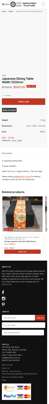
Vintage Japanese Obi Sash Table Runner (20, 241)
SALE (14, 140)
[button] (43, 4)
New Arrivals (7, 365)
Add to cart (23, 101)
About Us (6, 368)
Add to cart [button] (22, 252)
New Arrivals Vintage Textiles (16, 237)
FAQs (4, 380)
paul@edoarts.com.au (22, 176)
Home (4, 11)
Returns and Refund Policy (13, 377)
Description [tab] (7, 153)
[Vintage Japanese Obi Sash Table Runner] (22, 214)
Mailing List (6, 284)
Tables (10, 11)
